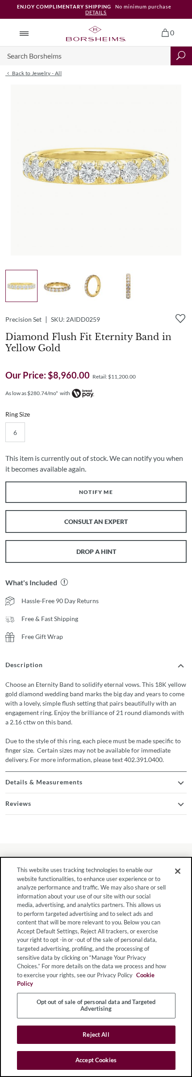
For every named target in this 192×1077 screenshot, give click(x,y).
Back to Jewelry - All (36, 73)
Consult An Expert (96, 521)
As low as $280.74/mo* (31, 393)
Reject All (96, 1034)
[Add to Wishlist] (180, 318)
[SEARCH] (181, 56)
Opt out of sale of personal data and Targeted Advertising (96, 1005)
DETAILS (96, 12)
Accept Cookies (96, 1060)
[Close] (178, 871)
